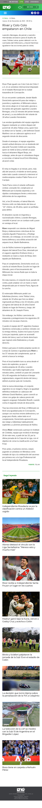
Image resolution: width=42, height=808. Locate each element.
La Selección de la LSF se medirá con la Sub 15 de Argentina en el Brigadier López (19, 731)
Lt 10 (7, 7)
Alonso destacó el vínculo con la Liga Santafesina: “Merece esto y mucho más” (18, 547)
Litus (27, 2)
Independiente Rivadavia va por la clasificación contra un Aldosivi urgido (19, 509)
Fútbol (5, 18)
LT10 (21, 2)
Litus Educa (34, 2)
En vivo (30, 7)
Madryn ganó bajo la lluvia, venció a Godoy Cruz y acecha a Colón (20, 620)
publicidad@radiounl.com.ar (21, 797)
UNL (5, 1)
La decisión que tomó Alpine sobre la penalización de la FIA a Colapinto (20, 694)
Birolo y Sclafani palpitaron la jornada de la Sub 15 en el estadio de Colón (20, 657)
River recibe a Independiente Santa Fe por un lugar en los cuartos (20, 584)
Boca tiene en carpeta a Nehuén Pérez (18, 768)
